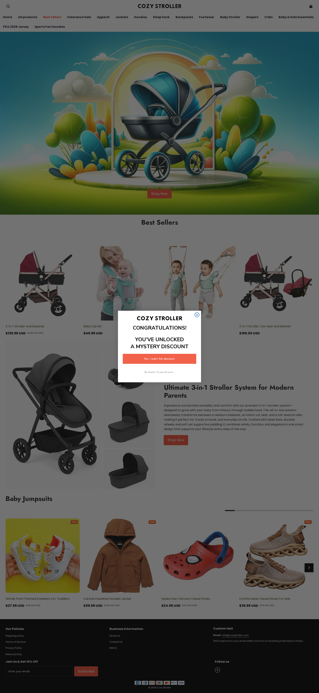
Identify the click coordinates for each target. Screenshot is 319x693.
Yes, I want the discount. (159, 359)
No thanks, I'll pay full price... (160, 372)
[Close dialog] (197, 315)
